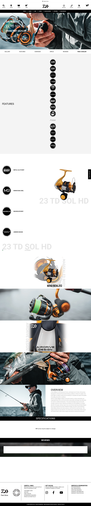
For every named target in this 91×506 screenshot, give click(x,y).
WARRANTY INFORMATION (77, 491)
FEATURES (22, 51)
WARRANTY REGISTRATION (77, 493)
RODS (30, 11)
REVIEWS (65, 51)
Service (79, 7)
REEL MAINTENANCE (76, 488)
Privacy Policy (61, 504)
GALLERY (7, 51)
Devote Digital (53, 504)
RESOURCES (63, 11)
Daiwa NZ (32, 504)
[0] (87, 6)
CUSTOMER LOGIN (28, 490)
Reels (24, 11)
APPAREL (56, 11)
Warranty (64, 7)
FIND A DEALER (14, 36)
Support (71, 7)
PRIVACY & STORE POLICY (30, 496)
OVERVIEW (38, 51)
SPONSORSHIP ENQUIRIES (30, 495)
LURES (40, 11)
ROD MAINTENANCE (75, 487)
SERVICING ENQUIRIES (76, 490)
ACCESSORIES (47, 11)
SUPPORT (26, 492)
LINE (35, 11)
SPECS (52, 51)
